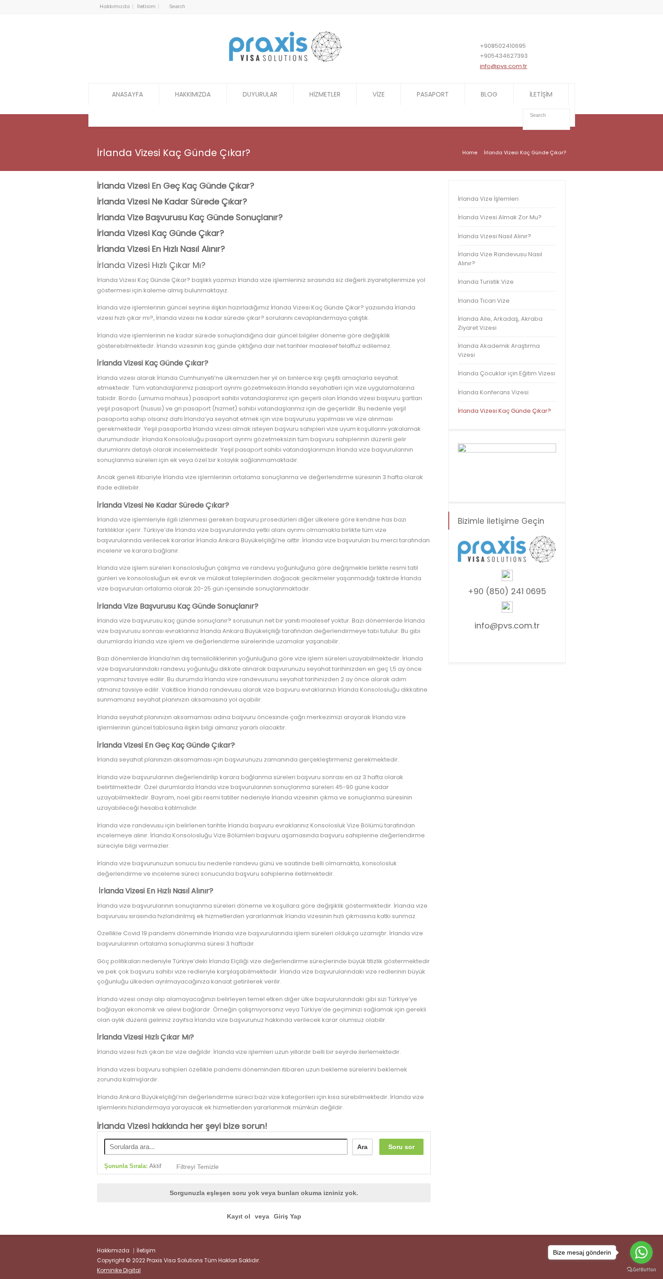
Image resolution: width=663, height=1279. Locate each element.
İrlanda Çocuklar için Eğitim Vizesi (506, 373)
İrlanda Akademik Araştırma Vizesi (499, 350)
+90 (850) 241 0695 (507, 591)
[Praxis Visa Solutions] (285, 59)
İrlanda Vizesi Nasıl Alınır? (494, 236)
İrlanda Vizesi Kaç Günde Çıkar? (504, 410)
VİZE (379, 94)
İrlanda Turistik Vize (486, 281)
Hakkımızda (115, 6)
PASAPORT (433, 94)
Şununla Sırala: (132, 1166)
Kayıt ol (238, 1216)
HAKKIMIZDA (193, 94)
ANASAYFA (127, 94)
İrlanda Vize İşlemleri (488, 198)
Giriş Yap (287, 1216)
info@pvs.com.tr (503, 66)
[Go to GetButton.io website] (641, 1270)
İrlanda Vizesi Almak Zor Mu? (500, 217)
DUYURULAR (260, 94)
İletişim (146, 1250)
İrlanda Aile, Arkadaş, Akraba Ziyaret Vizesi (500, 323)
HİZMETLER (325, 94)
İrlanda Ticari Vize (484, 300)
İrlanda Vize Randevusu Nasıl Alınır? (500, 259)
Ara (362, 1146)
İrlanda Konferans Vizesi (493, 392)
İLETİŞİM (540, 94)
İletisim (146, 6)
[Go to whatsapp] (641, 1252)
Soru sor (401, 1146)
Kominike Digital (119, 1270)
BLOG (489, 94)
